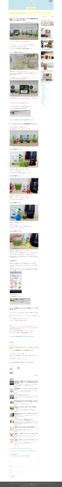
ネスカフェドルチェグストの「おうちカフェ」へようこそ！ (32, 485)
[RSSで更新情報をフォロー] (51, 1)
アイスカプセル (11, 13)
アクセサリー (15, 13)
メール (11, 469)
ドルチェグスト (36, 12)
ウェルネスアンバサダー (18, 12)
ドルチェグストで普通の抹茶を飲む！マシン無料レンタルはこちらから (22, 336)
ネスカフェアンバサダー (26, 12)
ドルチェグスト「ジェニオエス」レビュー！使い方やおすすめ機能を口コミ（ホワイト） (47, 49)
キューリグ (43, 92)
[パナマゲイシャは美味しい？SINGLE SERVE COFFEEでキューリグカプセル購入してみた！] (47, 33)
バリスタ (43, 100)
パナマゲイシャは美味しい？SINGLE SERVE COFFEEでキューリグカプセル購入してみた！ (47, 38)
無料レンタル (45, 12)
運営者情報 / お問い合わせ (21, 13)
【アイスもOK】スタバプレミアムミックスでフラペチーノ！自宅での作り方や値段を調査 (47, 71)
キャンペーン (41, 12)
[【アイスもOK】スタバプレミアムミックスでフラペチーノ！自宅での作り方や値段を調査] (47, 66)
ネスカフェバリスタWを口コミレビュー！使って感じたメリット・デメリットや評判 (47, 60)
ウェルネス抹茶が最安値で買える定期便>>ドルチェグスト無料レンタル (22, 362)
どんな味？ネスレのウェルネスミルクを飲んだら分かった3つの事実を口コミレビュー (24, 450)
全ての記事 (12, 12)
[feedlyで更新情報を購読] (49, 1)
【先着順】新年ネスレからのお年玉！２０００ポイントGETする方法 (21, 448)
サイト (11, 472)
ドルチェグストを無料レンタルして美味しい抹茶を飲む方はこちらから (22, 119)
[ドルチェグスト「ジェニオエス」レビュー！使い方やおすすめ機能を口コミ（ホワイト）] (47, 44)
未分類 (43, 101)
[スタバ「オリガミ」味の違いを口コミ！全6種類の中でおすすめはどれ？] (47, 77)
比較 (48, 12)
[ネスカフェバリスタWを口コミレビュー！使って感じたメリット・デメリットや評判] (47, 55)
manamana (36, 375)
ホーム (10, 12)
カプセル (43, 90)
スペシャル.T (31, 12)
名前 (10, 466)
